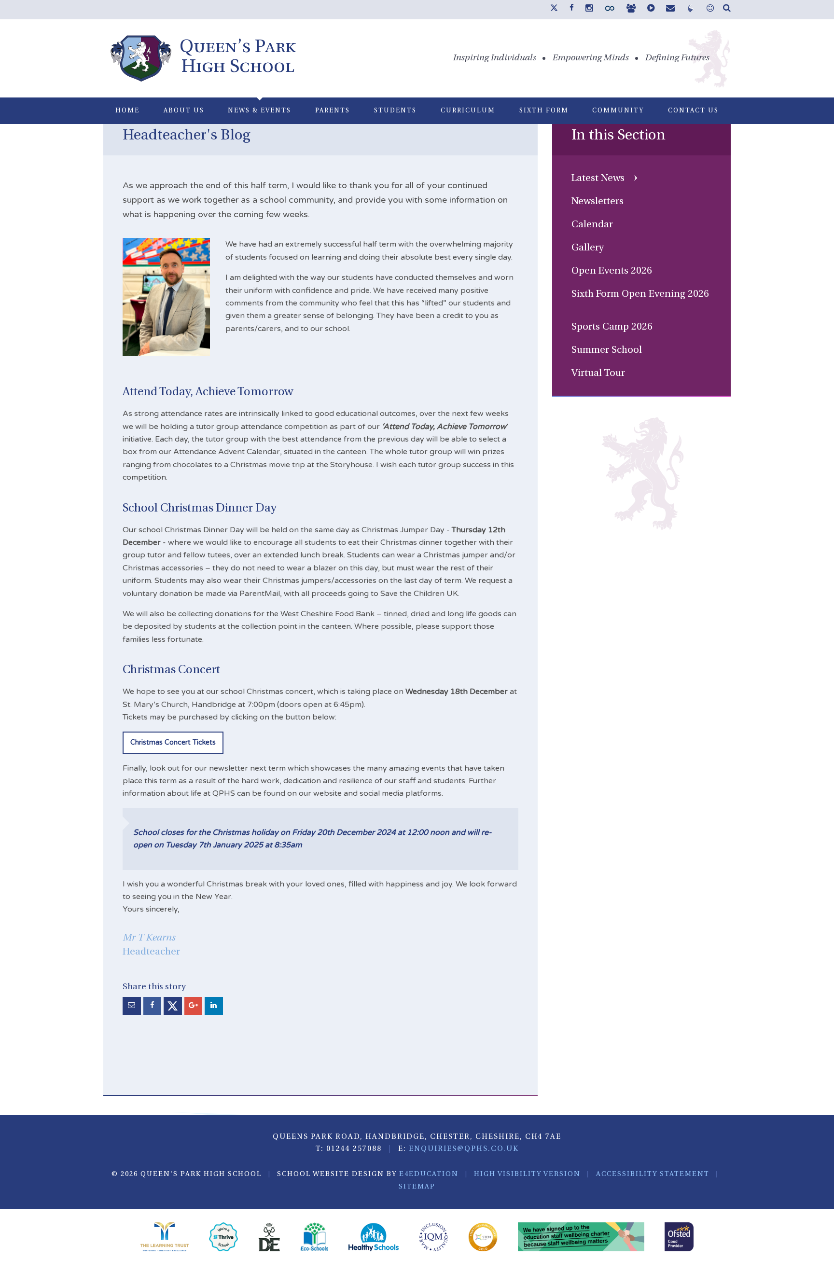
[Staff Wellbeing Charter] (581, 1238)
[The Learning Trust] (164, 1238)
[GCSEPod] (650, 9)
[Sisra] (690, 10)
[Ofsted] (679, 1238)
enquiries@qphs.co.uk (464, 1149)
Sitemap (417, 1186)
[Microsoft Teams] (631, 9)
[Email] (670, 9)
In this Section (618, 135)
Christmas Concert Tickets (173, 742)
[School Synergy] (609, 10)
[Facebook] (572, 8)
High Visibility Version (527, 1174)
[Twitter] (554, 10)
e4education (429, 1174)
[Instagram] (589, 9)
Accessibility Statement (652, 1174)
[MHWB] (710, 9)
